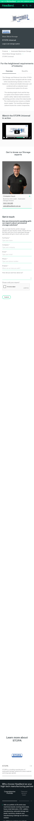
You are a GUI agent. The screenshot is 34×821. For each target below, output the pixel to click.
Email (4, 252)
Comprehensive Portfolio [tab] (9, 792)
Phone (4, 259)
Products (5, 51)
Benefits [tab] (25, 71)
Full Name (6, 238)
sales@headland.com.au (11, 206)
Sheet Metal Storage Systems (11, 54)
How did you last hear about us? (12, 272)
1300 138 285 (8, 203)
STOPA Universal (8, 56)
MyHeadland (11, 1)
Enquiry (5, 266)
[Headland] (8, 5)
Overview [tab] (9, 71)
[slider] (7, 137)
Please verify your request (11, 282)
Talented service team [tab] (24, 793)
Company (5, 245)
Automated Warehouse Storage (21, 51)
